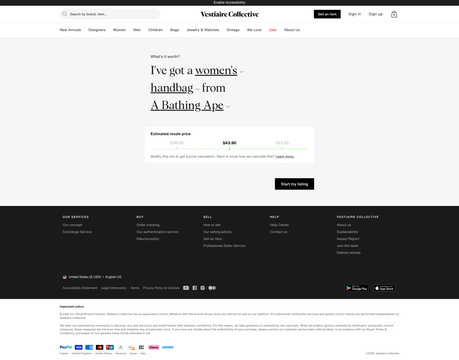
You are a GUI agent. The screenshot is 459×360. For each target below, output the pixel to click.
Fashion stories (349, 252)
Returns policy (148, 238)
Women (119, 30)
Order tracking (148, 224)
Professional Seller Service (224, 245)
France (64, 353)
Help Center (279, 224)
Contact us (278, 231)
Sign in (354, 14)
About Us (292, 30)
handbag (172, 88)
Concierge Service (77, 231)
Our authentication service (157, 231)
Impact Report (348, 238)
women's (216, 71)
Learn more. (285, 156)
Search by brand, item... (88, 14)
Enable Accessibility (229, 2)
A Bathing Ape (187, 105)
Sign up (376, 14)
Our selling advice (217, 231)
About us (344, 224)
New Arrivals (70, 30)
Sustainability (347, 231)
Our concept (72, 224)
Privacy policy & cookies (161, 288)
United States (103, 353)
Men (137, 30)
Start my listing (294, 184)
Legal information (113, 288)
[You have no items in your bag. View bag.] (394, 14)
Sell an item (327, 14)
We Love (254, 30)
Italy (143, 353)
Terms (134, 288)
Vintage (232, 30)
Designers (96, 30)
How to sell (211, 224)
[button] (394, 14)
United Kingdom (82, 353)
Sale (273, 30)
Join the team (347, 245)
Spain (133, 353)
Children (155, 30)
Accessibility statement (80, 288)
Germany (121, 353)
